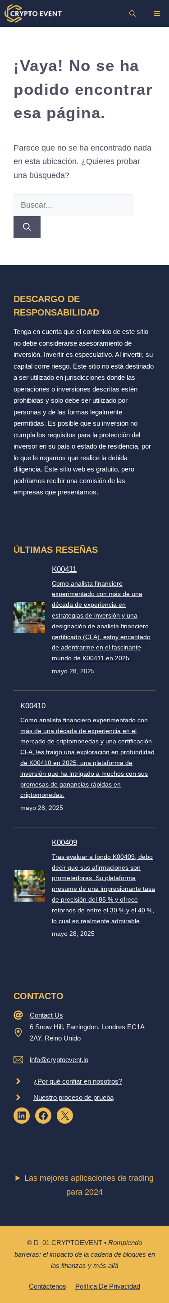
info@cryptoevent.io (59, 1059)
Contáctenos (47, 1286)
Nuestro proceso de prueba (73, 1097)
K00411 (64, 569)
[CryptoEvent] (33, 13)
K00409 (64, 842)
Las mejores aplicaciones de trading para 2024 (89, 1185)
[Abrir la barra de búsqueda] (132, 13)
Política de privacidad (107, 1286)
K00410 (33, 706)
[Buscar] (27, 227)
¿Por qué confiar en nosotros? (77, 1081)
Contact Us (46, 1015)
